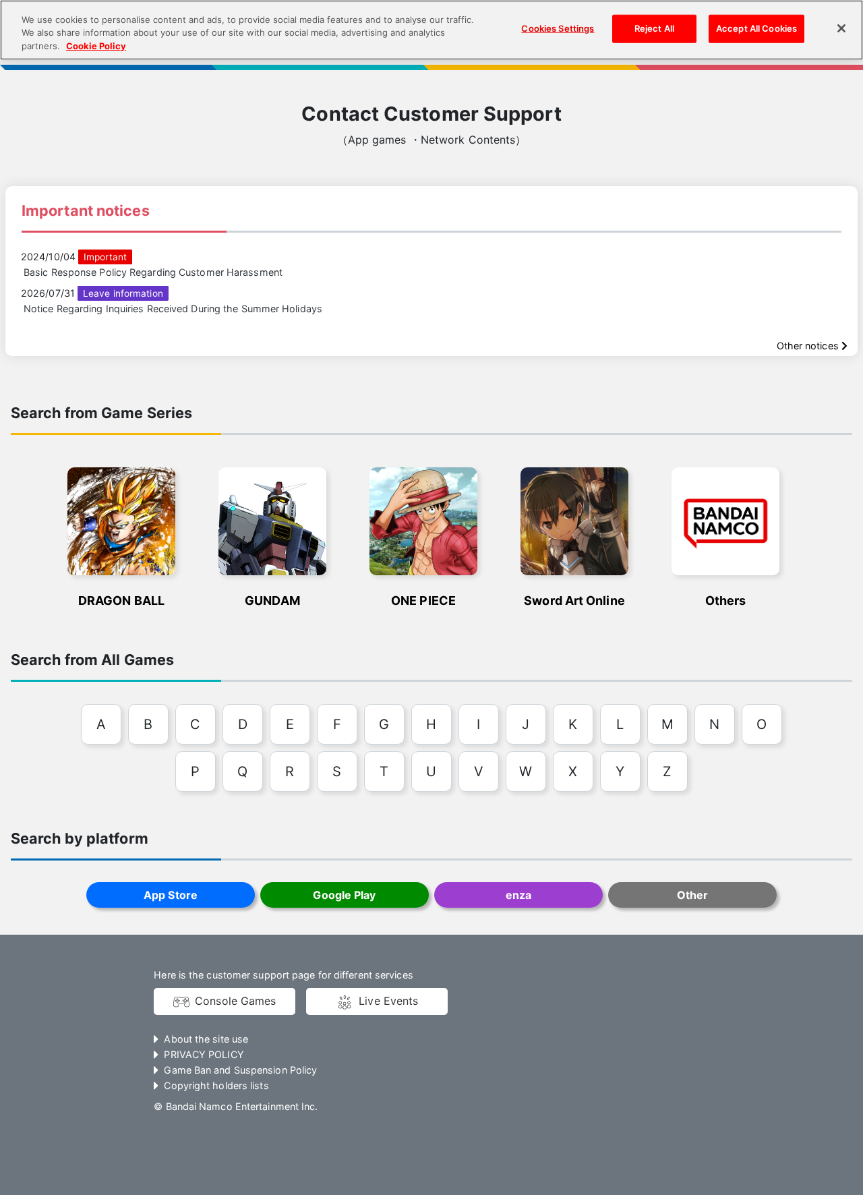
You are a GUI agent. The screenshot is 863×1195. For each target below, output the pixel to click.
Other (692, 895)
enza (518, 895)
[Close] (841, 28)
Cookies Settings (557, 28)
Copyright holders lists (216, 1085)
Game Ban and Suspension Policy (240, 1070)
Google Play (344, 895)
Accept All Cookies (756, 28)
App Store (171, 895)
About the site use (206, 1039)
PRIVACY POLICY (203, 1054)
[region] (431, 30)
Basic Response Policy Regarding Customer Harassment (153, 272)
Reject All (654, 28)
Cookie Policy (96, 45)
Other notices (809, 345)
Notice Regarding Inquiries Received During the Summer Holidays (173, 308)
